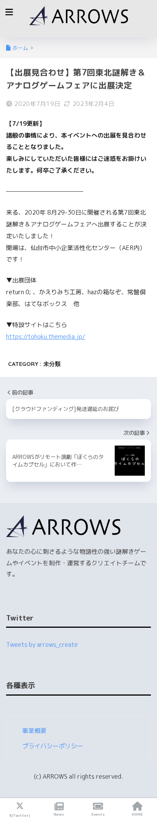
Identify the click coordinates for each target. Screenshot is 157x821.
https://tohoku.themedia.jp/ (45, 336)
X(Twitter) (19, 815)
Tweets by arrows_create (42, 644)
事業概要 (34, 730)
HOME (137, 814)
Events (98, 814)
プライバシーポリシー (52, 746)
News (59, 814)
